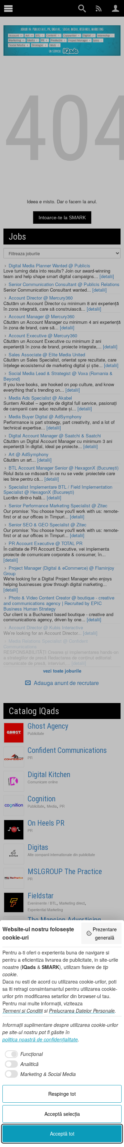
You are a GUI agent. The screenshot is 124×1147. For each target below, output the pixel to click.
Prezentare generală (105, 933)
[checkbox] (22, 1054)
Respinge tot (62, 1093)
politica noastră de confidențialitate (40, 1039)
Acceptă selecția (62, 1113)
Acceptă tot (62, 1133)
